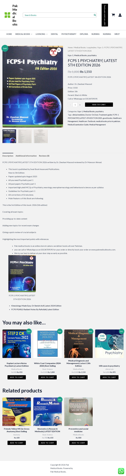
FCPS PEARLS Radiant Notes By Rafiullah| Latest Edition (35, 309)
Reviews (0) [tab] (44, 156)
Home (70, 47)
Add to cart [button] (16, 377)
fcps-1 (100, 47)
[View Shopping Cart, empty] (113, 15)
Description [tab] (7, 156)
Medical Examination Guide (78, 125)
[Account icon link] (120, 15)
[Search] (95, 15)
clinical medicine (78, 115)
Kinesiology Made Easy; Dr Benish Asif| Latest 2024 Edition (36, 305)
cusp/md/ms (91, 47)
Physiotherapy (69, 34)
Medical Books (22, 34)
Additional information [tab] (26, 156)
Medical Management (97, 125)
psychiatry (92, 55)
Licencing (40, 34)
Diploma (84, 34)
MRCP (117, 34)
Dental (54, 34)
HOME (9, 34)
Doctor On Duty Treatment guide (98, 115)
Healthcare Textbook (87, 121)
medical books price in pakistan (108, 121)
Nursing (96, 34)
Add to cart (99, 105)
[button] (105, 15)
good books (107, 118)
